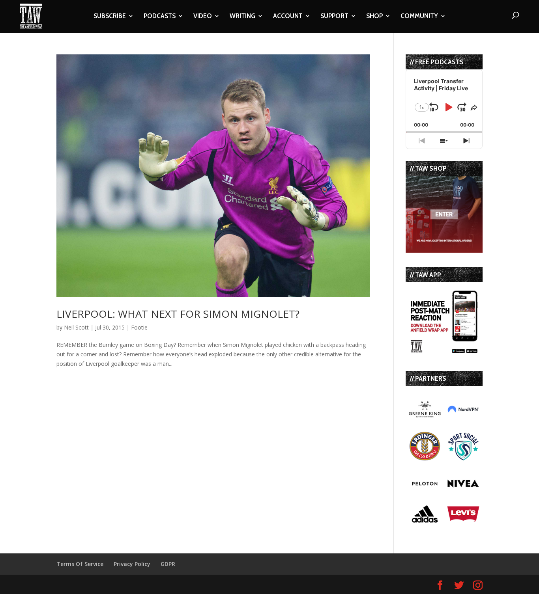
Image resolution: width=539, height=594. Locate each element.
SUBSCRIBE (110, 16)
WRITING (242, 16)
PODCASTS (160, 16)
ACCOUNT (288, 16)
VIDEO (202, 16)
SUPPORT (334, 16)
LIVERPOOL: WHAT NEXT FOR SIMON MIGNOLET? (177, 314)
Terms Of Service (79, 564)
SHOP (374, 16)
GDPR (168, 564)
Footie (139, 327)
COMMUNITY (419, 16)
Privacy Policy (132, 564)
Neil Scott (76, 327)
